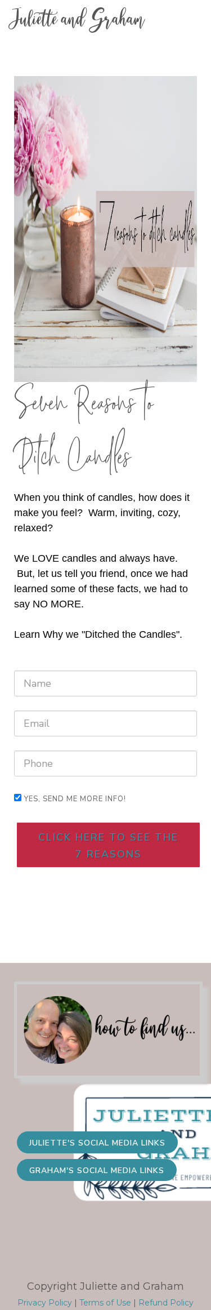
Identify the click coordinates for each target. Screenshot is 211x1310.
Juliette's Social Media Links (97, 1143)
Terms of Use (105, 1303)
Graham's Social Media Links (96, 1170)
